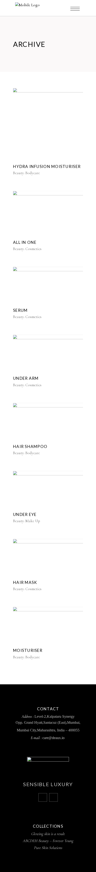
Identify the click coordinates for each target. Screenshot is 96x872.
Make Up (32, 520)
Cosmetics (33, 248)
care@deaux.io (53, 738)
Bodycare (32, 173)
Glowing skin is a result (48, 833)
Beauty (18, 173)
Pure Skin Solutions (48, 847)
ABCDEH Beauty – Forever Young (48, 840)
